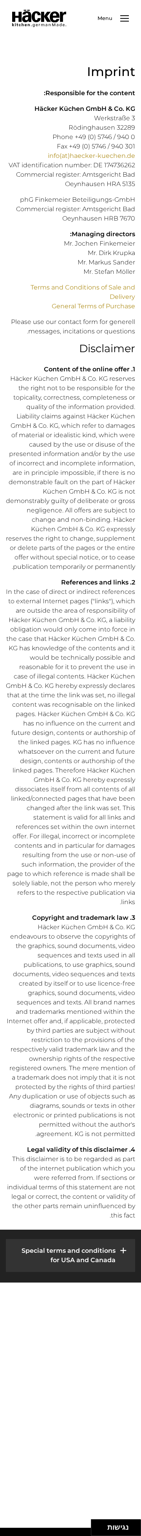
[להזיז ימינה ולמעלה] (101, 1525)
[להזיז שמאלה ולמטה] (97, 1530)
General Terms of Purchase (93, 306)
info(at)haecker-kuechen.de (91, 155)
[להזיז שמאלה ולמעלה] (97, 1525)
